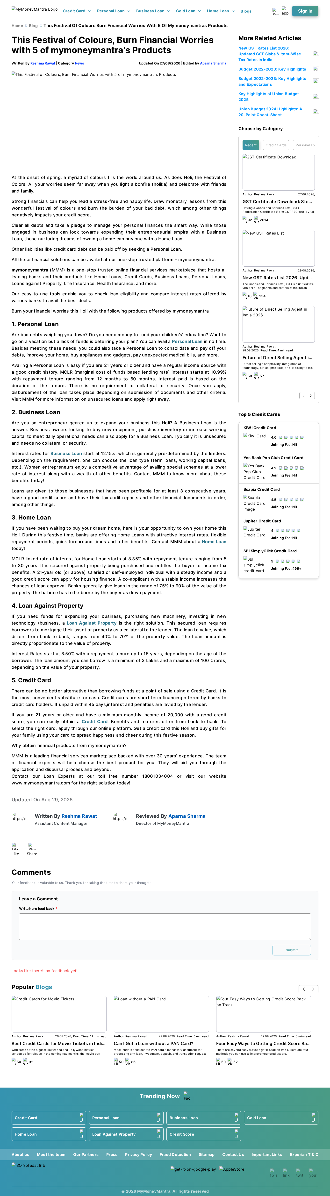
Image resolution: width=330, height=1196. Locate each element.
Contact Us (233, 1154)
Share (32, 853)
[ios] (242, 1173)
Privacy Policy (138, 1154)
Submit (292, 950)
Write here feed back (36, 908)
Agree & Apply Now (278, 606)
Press (111, 1154)
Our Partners (86, 1154)
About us (20, 1154)
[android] (193, 1173)
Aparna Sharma (213, 63)
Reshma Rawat (42, 63)
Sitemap (207, 1154)
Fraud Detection (175, 1154)
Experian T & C (304, 1154)
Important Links (267, 1154)
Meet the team (51, 1154)
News (79, 63)
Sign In (305, 11)
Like (15, 853)
